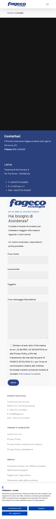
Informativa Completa (29, 374)
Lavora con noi (14, 434)
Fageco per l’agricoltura (19, 475)
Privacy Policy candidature (20, 449)
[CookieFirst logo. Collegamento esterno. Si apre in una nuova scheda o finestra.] (3, 487)
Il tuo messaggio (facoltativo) (22, 299)
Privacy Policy (14, 439)
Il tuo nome (13, 254)
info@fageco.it (17, 186)
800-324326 (19, 149)
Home (10, 13)
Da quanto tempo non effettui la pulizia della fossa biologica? (26, 468)
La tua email (13, 269)
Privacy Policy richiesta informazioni (24, 444)
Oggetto (12, 284)
